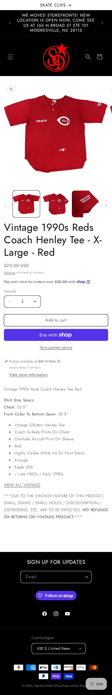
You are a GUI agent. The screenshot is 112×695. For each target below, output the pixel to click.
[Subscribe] (85, 577)
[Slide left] (5, 205)
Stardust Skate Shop (48, 686)
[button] (10, 57)
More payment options (56, 347)
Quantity (10, 291)
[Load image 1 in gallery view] (26, 204)
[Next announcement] (102, 23)
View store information (28, 374)
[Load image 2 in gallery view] (56, 204)
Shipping (9, 272)
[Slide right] (106, 205)
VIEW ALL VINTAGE (22, 485)
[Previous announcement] (9, 23)
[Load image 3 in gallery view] (85, 204)
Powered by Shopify (76, 686)
